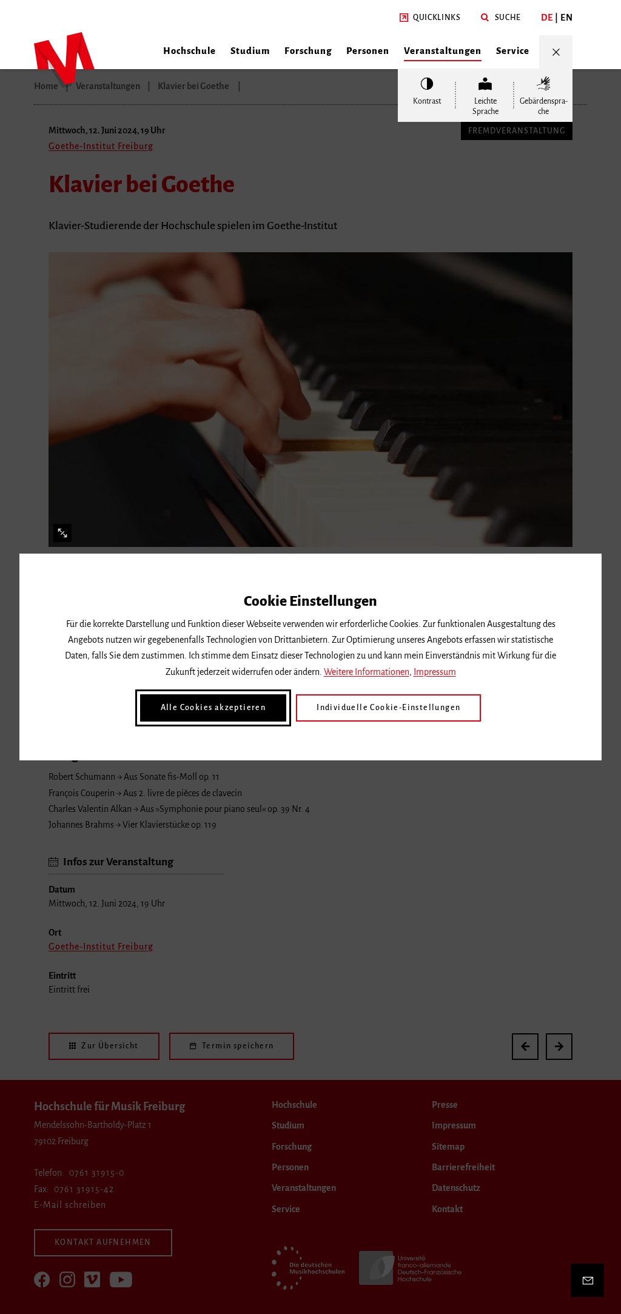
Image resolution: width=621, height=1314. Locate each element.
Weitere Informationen (366, 672)
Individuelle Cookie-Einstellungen (388, 707)
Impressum (435, 672)
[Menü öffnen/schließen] (555, 52)
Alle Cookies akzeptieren (213, 707)
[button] (430, 18)
